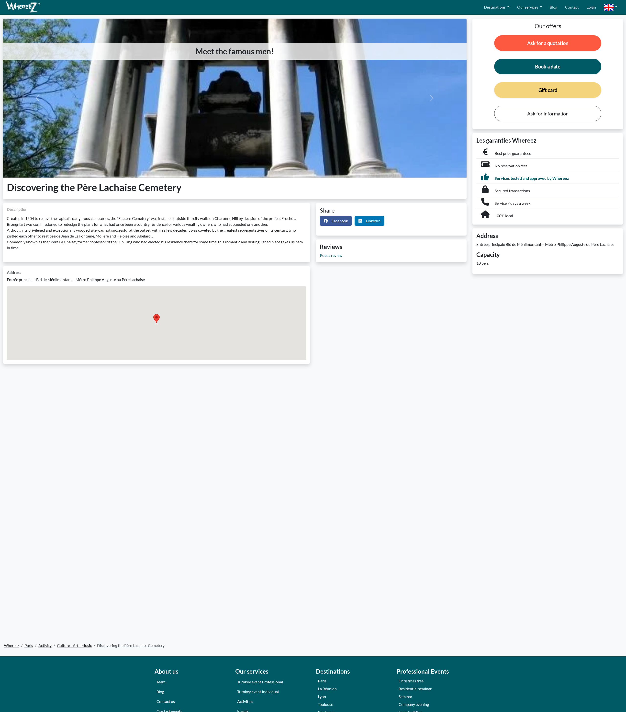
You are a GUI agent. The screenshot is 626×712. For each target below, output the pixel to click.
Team (160, 681)
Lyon (322, 696)
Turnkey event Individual (258, 691)
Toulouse (325, 704)
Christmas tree (411, 680)
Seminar (405, 696)
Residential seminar (415, 688)
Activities (245, 701)
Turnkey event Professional (260, 681)
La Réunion (327, 688)
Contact (572, 7)
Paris (322, 680)
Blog (553, 7)
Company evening (414, 704)
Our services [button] (528, 7)
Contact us (165, 701)
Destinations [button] (495, 7)
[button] (610, 7)
